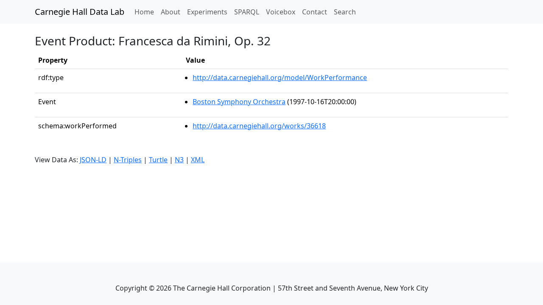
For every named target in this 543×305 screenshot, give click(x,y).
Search (345, 12)
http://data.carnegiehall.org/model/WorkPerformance (280, 77)
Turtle (158, 159)
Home (145, 12)
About (170, 12)
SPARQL (246, 12)
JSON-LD (93, 159)
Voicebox (280, 12)
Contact (314, 12)
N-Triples (128, 159)
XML (197, 159)
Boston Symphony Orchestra (239, 101)
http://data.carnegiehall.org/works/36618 (259, 125)
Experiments (207, 12)
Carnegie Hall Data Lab (79, 11)
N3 (179, 159)
